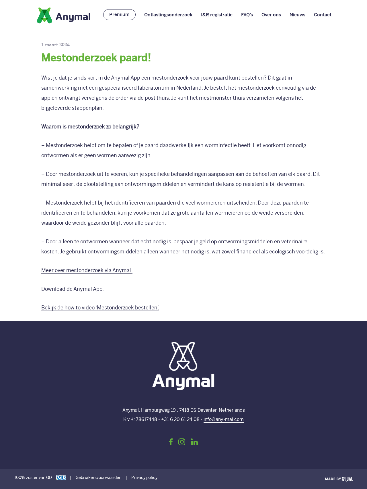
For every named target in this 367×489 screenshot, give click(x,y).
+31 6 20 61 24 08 (180, 419)
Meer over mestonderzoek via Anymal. (86, 270)
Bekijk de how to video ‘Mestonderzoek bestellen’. (100, 308)
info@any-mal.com (224, 419)
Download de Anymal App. (72, 289)
